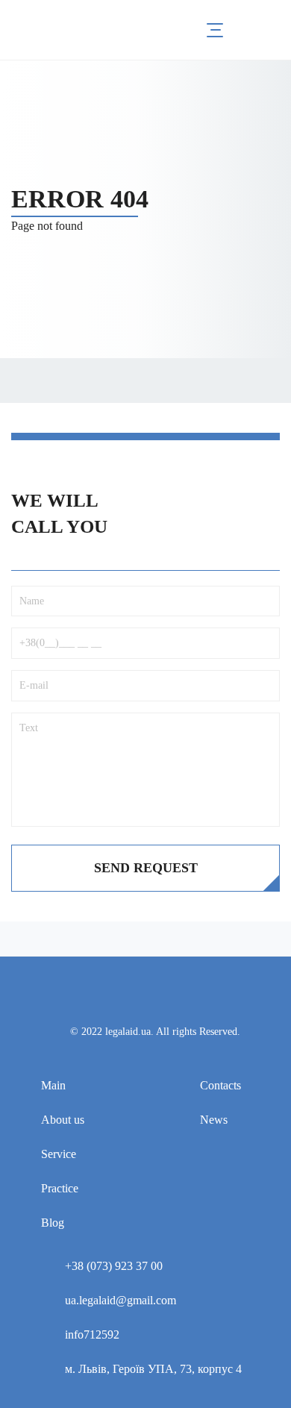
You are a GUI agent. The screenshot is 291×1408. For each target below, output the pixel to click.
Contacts (220, 1085)
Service (58, 1154)
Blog (52, 1222)
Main (53, 1085)
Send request (146, 867)
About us (62, 1119)
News (214, 1119)
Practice (59, 1188)
